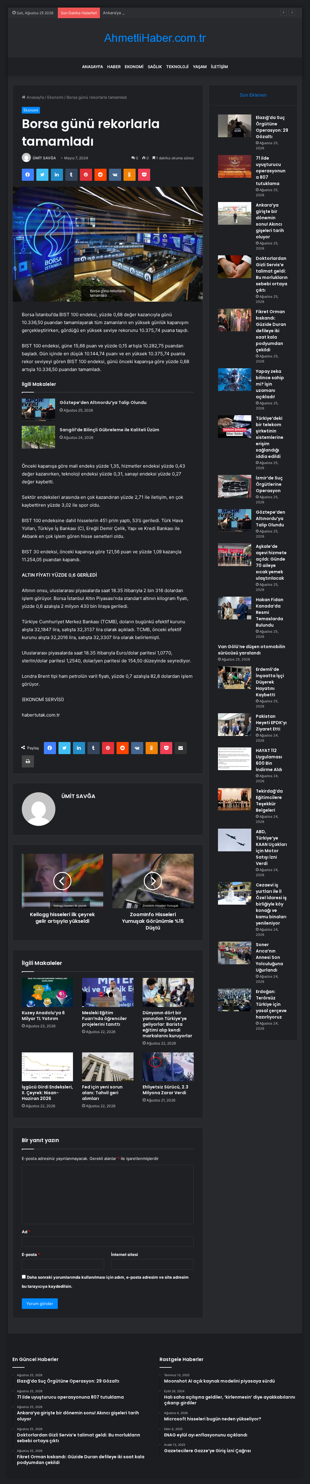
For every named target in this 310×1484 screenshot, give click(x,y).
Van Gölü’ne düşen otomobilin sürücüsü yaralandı (251, 650)
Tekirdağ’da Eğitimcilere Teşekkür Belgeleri (269, 800)
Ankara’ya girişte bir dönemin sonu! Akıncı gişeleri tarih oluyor (161, 12)
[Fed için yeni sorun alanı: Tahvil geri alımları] (108, 1067)
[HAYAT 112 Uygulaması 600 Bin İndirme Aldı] (234, 758)
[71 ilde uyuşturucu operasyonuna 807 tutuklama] (234, 166)
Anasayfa (92, 66)
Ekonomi (134, 66)
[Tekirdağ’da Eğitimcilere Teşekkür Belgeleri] (234, 799)
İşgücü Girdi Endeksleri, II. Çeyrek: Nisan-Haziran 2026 (47, 1092)
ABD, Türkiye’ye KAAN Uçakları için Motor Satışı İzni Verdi (271, 847)
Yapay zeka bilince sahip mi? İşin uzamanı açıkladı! (270, 384)
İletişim (219, 66)
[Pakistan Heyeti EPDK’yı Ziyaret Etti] (234, 724)
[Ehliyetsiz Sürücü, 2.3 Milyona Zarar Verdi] (168, 1067)
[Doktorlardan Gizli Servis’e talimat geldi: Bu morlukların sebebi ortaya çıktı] (234, 266)
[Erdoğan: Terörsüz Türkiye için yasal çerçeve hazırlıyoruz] (234, 1000)
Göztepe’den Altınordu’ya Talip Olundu (103, 402)
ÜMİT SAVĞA (44, 158)
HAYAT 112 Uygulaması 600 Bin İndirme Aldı (269, 760)
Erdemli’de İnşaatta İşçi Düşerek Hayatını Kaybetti (270, 682)
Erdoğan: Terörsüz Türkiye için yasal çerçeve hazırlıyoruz (271, 1004)
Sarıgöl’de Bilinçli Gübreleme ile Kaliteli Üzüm (109, 430)
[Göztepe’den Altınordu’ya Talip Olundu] (38, 410)
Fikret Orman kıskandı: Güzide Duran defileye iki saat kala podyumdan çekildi (271, 331)
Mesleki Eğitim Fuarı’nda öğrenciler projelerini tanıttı (104, 1018)
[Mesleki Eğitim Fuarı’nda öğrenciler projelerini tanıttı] (108, 992)
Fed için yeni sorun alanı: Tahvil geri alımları (102, 1092)
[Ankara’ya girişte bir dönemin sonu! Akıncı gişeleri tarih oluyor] (234, 213)
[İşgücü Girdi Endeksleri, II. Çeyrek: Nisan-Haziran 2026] (47, 1067)
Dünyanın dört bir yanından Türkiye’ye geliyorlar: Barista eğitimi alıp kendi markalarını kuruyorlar (167, 1024)
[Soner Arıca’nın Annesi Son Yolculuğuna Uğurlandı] (234, 953)
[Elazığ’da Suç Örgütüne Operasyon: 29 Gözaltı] (234, 125)
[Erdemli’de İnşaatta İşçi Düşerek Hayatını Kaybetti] (234, 677)
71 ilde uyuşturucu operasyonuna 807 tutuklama (270, 171)
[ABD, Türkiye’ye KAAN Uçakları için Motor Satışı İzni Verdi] (234, 840)
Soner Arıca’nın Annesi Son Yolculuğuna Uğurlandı (269, 957)
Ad (26, 1231)
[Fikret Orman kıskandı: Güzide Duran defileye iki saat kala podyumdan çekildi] (234, 320)
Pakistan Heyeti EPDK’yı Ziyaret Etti (271, 722)
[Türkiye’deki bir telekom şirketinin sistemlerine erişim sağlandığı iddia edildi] (234, 426)
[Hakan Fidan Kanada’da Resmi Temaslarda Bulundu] (234, 608)
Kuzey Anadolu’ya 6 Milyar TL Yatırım (43, 1016)
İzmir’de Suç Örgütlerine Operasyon (269, 484)
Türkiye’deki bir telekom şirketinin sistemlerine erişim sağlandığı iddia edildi (269, 437)
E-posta (31, 1254)
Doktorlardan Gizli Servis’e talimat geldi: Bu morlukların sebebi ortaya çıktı (272, 274)
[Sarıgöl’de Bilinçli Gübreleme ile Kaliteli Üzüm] (38, 437)
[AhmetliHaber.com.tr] (155, 38)
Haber (113, 66)
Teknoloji (177, 66)
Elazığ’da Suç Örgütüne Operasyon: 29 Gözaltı (272, 127)
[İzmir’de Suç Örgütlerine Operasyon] (234, 486)
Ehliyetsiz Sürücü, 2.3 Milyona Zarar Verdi (165, 1090)
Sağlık (155, 66)
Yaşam (200, 66)
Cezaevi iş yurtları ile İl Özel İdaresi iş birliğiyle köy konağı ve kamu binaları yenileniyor (271, 904)
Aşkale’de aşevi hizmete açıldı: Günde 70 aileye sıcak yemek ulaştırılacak (271, 562)
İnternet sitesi (124, 1254)
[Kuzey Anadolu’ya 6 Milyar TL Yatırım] (47, 992)
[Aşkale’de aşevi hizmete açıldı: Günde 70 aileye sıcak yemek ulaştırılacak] (234, 554)
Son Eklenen (253, 95)
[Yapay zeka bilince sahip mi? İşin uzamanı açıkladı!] (234, 379)
